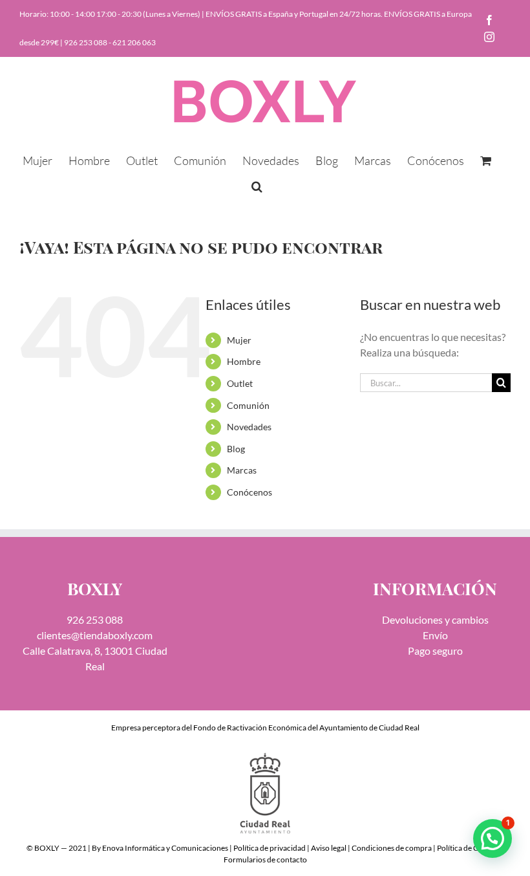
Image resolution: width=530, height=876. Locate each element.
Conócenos (249, 492)
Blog (236, 448)
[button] (256, 185)
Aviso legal (328, 848)
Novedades (249, 426)
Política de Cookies (468, 848)
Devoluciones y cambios (435, 619)
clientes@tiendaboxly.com (95, 635)
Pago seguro (435, 650)
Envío (435, 635)
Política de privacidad (269, 848)
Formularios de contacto (265, 859)
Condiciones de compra (392, 848)
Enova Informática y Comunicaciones (165, 848)
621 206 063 (134, 42)
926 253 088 (85, 42)
